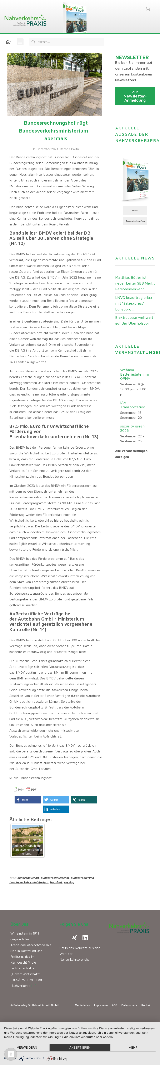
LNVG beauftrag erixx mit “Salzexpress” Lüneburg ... (133, 303)
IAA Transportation (132, 404)
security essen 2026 (132, 428)
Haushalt (56, 882)
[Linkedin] (85, 938)
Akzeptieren (79, 1047)
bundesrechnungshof (55, 877)
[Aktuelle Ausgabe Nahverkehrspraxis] (135, 179)
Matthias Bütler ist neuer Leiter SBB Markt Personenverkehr (135, 283)
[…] (33, 985)
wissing (69, 882)
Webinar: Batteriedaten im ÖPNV (134, 374)
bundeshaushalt (28, 877)
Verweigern (27, 1047)
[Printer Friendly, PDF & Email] (25, 789)
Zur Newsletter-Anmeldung (135, 95)
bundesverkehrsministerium (28, 882)
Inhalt (135, 210)
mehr (133, 1047)
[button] (20, 41)
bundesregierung (82, 877)
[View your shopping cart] (147, 9)
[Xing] (75, 938)
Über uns (19, 924)
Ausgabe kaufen (135, 221)
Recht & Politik (69, 149)
